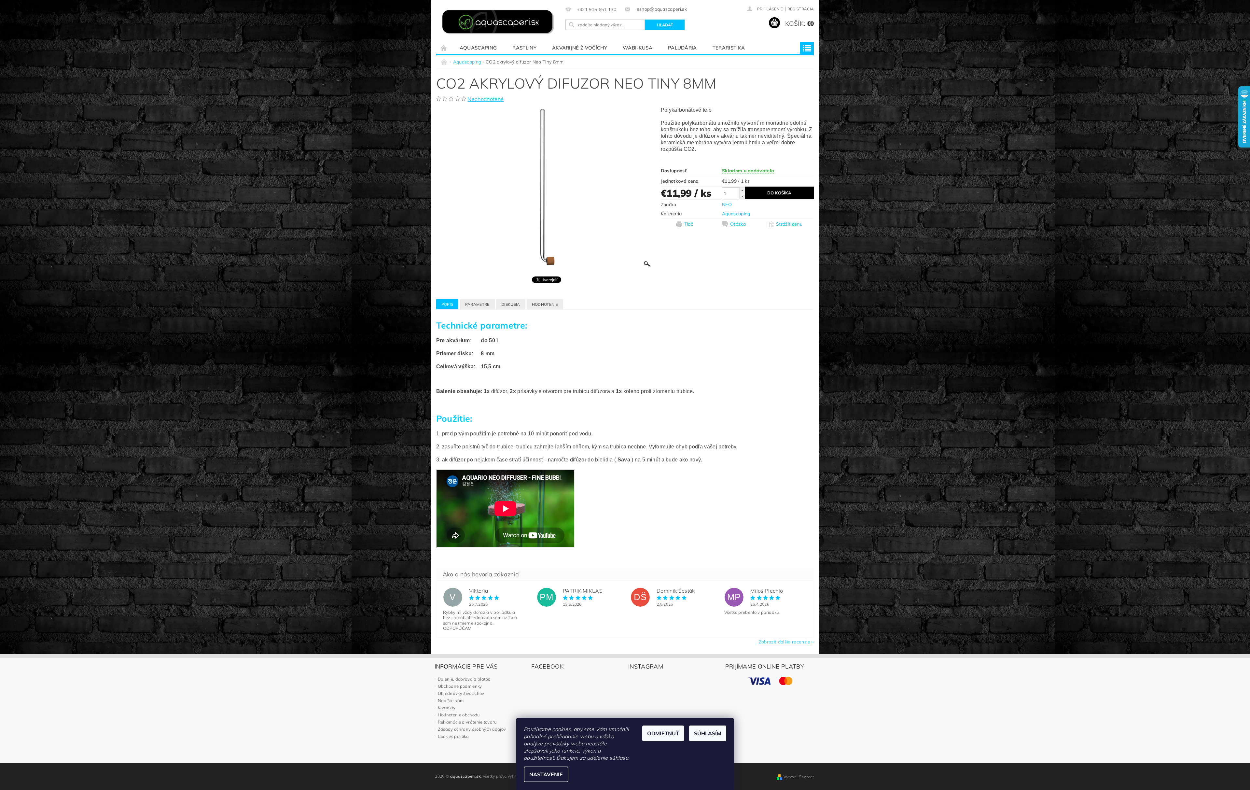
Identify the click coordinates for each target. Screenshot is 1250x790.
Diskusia (510, 304)
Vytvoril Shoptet (799, 776)
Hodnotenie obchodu (459, 714)
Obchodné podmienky (460, 686)
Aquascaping (478, 48)
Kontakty (447, 707)
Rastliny (524, 48)
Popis (447, 304)
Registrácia (800, 9)
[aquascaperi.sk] (499, 22)
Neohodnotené (485, 99)
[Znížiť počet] (742, 196)
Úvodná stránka (444, 47)
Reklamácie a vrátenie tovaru (467, 722)
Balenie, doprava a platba (464, 679)
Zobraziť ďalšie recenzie (785, 641)
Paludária (682, 48)
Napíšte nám (451, 700)
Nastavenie (546, 774)
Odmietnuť (663, 733)
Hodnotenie (545, 304)
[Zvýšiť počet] (742, 190)
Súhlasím (707, 733)
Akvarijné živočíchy (579, 48)
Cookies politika (453, 736)
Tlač (688, 224)
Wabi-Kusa (637, 48)
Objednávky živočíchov (461, 693)
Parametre (477, 304)
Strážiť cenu (789, 224)
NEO (727, 204)
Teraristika (729, 48)
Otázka (738, 224)
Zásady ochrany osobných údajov (472, 729)
